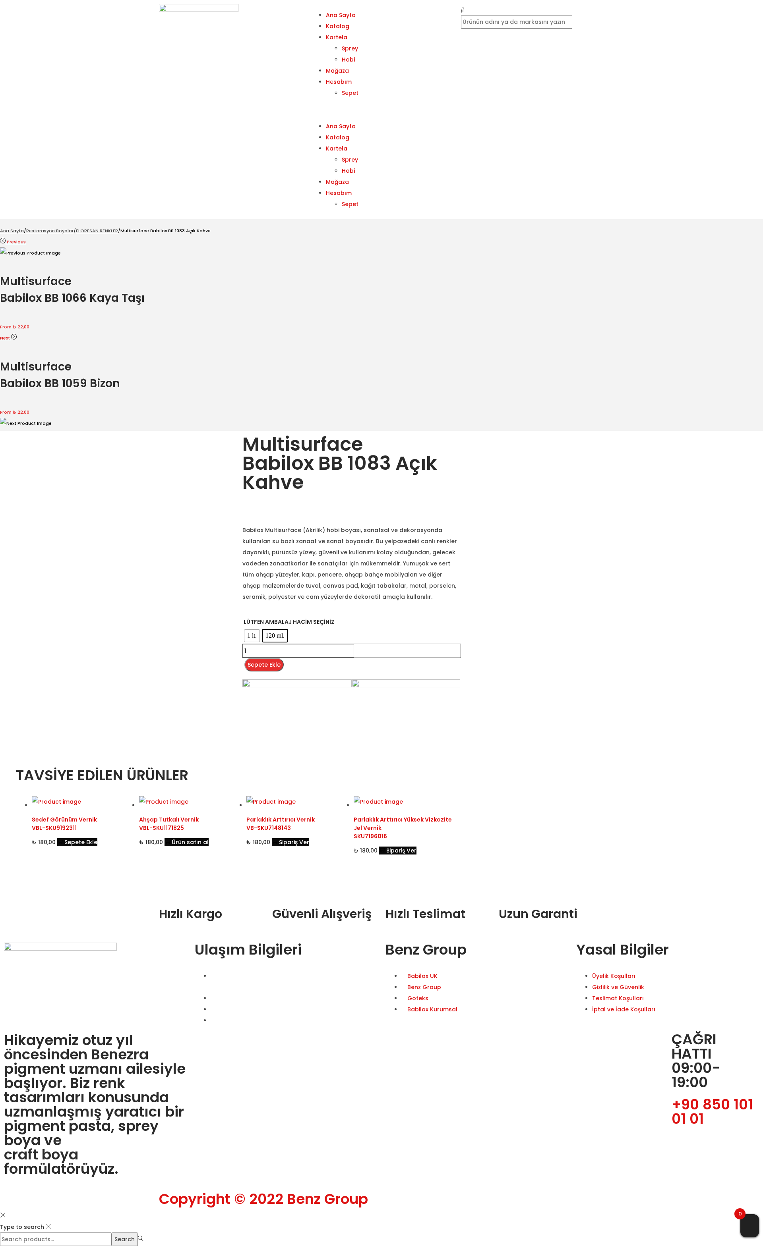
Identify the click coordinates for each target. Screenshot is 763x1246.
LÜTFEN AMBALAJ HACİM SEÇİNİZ (289, 622)
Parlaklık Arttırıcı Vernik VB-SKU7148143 (280, 824)
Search (124, 1239)
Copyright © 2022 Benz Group (263, 1199)
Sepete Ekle (264, 665)
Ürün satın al (190, 842)
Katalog (337, 26)
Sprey (350, 48)
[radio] (251, 636)
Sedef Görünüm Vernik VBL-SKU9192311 (64, 824)
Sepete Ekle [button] (80, 842)
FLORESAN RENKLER (97, 231)
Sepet (350, 93)
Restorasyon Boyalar (50, 231)
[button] (381, 109)
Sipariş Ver (294, 842)
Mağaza (337, 71)
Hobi (348, 60)
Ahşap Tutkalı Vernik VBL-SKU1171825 (169, 824)
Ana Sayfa (341, 15)
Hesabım (339, 82)
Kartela (336, 37)
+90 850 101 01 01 (712, 1111)
